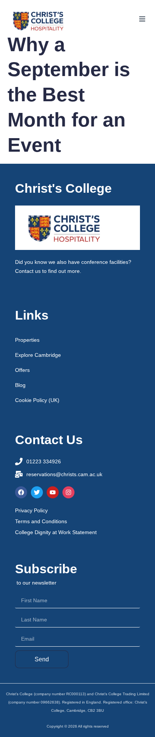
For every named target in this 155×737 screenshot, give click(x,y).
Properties (27, 340)
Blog (20, 385)
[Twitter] (37, 492)
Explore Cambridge (38, 355)
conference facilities (104, 262)
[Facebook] (21, 492)
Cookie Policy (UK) (37, 400)
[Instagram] (68, 492)
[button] (142, 18)
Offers (22, 370)
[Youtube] (53, 492)
